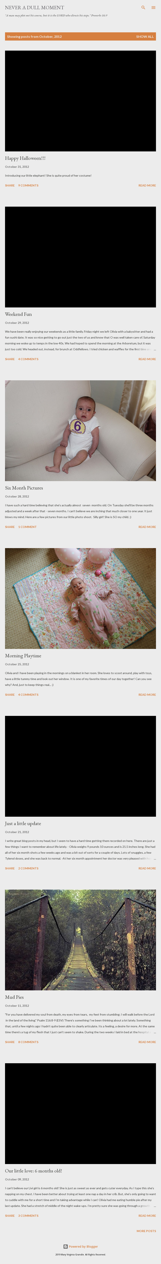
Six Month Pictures (24, 487)
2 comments (28, 868)
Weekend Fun (18, 314)
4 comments (28, 359)
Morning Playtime (23, 655)
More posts (146, 1231)
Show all (145, 36)
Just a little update (23, 823)
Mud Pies (14, 997)
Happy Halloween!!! (25, 158)
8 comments (28, 1042)
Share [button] (10, 185)
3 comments (28, 1215)
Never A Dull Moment (34, 7)
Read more (147, 185)
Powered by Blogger (83, 1246)
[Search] (143, 7)
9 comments (28, 185)
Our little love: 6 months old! (33, 1170)
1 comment (27, 527)
